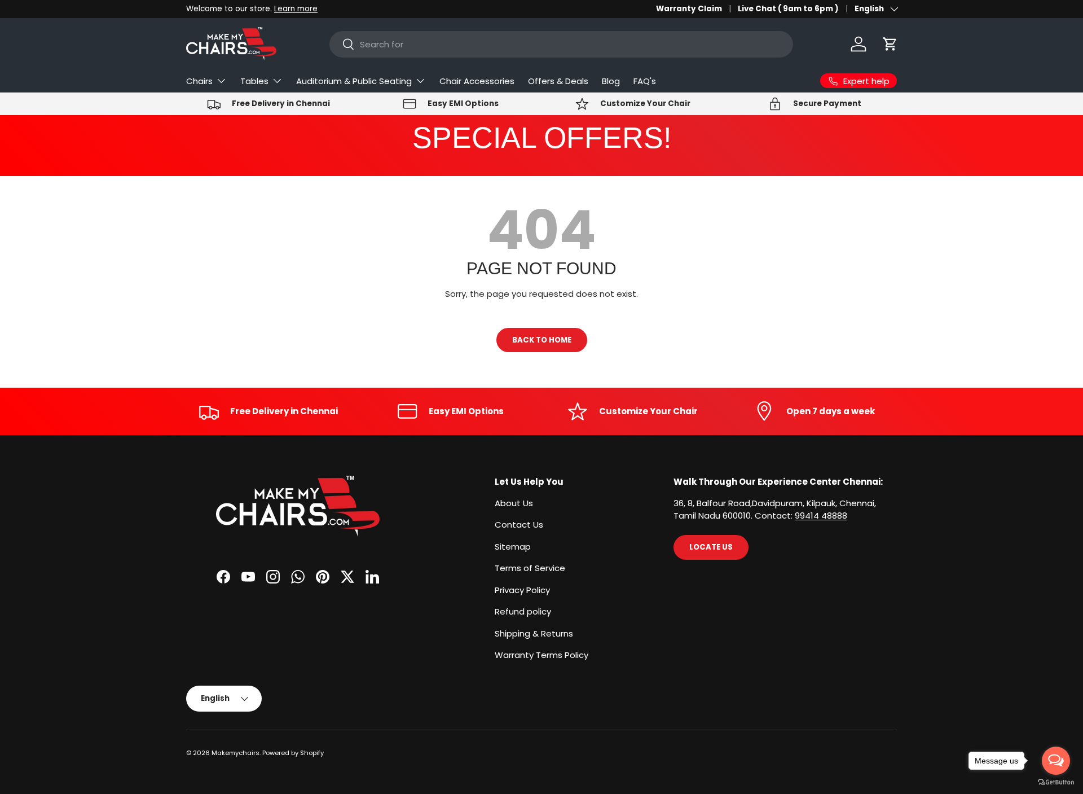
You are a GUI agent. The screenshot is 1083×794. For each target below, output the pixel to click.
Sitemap (513, 546)
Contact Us (519, 524)
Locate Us (711, 547)
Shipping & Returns (534, 633)
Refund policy (523, 611)
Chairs (199, 81)
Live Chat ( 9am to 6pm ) (788, 8)
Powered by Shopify (293, 752)
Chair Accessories (476, 81)
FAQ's (644, 81)
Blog (611, 81)
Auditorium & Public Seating (354, 81)
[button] (890, 44)
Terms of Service (530, 568)
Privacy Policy (522, 590)
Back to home (541, 340)
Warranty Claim (689, 8)
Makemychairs (235, 752)
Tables (254, 81)
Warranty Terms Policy (541, 655)
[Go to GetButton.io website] (1056, 782)
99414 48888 (821, 515)
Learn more (296, 8)
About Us (514, 503)
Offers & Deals (558, 81)
